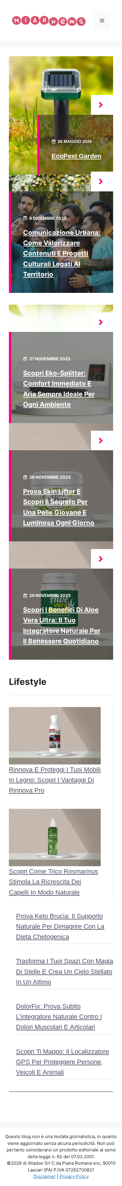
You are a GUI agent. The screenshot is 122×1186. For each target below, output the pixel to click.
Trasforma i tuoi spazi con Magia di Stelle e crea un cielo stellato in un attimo (64, 971)
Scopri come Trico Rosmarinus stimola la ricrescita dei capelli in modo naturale (53, 882)
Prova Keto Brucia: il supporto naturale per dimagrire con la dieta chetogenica (60, 926)
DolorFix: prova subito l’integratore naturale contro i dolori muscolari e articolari (59, 1017)
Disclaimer (44, 1176)
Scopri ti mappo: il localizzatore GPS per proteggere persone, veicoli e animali (62, 1062)
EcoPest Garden (76, 156)
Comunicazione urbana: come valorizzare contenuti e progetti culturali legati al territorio (62, 253)
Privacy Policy (74, 1176)
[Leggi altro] (102, 105)
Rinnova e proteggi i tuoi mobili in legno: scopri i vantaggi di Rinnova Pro (55, 780)
